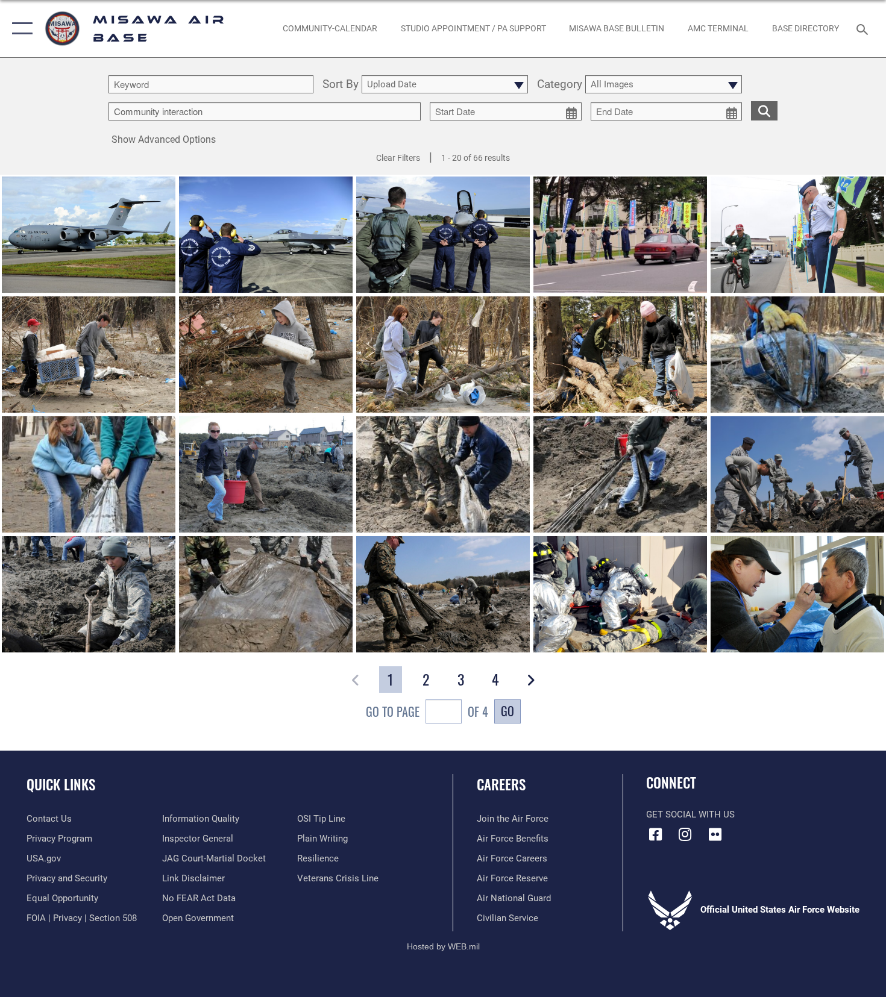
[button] (19, 28)
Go (507, 711)
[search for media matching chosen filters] (764, 110)
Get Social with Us (690, 814)
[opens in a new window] (715, 834)
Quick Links (61, 784)
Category (559, 84)
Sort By (340, 84)
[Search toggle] (864, 28)
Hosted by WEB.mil (443, 946)
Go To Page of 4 (427, 711)
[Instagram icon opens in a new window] (685, 834)
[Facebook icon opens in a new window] (655, 834)
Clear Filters (398, 158)
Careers (501, 784)
